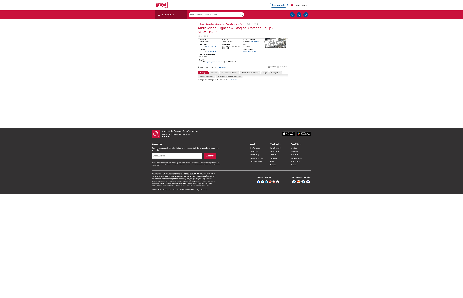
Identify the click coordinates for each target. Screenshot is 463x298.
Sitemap (273, 165)
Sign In (301, 5)
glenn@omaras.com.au (214, 62)
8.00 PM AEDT (211, 51)
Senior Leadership (296, 158)
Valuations (273, 158)
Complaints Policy (256, 161)
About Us (294, 148)
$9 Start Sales (274, 151)
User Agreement (255, 148)
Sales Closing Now (276, 148)
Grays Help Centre (249, 51)
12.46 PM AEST (222, 67)
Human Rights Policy (257, 158)
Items (272, 161)
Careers (293, 165)
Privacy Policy (254, 155)
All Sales (273, 155)
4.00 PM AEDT (211, 46)
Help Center (294, 155)
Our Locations (295, 161)
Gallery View (283, 66)
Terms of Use (254, 151)
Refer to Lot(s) (254, 41)
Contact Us (294, 151)
